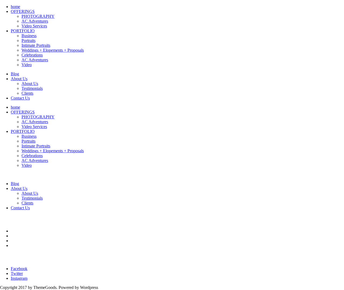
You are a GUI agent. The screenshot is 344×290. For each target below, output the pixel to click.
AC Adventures (35, 21)
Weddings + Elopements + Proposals (53, 50)
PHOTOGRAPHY (38, 16)
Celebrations (32, 55)
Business (29, 35)
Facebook (19, 268)
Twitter (17, 273)
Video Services (34, 26)
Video (27, 64)
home (15, 6)
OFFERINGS (23, 11)
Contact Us (20, 98)
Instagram (19, 278)
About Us (19, 78)
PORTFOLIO (23, 31)
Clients (27, 93)
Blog (15, 74)
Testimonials (32, 88)
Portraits (28, 40)
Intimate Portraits (36, 45)
